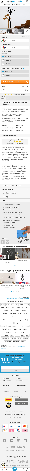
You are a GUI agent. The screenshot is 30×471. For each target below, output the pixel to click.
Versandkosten (6, 385)
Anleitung (21, 399)
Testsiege (18, 383)
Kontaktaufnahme (7, 380)
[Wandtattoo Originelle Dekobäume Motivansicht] (27, 31)
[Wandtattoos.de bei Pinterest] (11, 440)
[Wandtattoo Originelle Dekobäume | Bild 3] (15, 31)
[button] (14, 265)
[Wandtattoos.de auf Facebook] (4, 440)
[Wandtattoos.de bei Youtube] (25, 440)
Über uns (18, 378)
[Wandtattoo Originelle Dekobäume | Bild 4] (21, 31)
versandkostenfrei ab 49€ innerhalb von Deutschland (18, 298)
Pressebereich (19, 380)
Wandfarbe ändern (25, 36)
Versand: (4, 91)
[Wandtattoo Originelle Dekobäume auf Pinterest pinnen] (7, 242)
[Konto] (2, 469)
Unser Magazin (21, 403)
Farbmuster (5, 383)
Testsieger (21, 411)
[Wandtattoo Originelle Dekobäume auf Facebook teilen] (2, 242)
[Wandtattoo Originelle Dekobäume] (15, 17)
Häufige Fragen (6, 378)
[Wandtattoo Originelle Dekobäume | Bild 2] (9, 31)
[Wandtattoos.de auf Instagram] (18, 440)
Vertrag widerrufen (21, 385)
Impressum (5, 387)
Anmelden (15, 370)
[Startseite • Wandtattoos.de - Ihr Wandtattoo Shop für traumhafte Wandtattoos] (14, 1)
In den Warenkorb (11, 81)
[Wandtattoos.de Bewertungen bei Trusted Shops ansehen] (8, 407)
